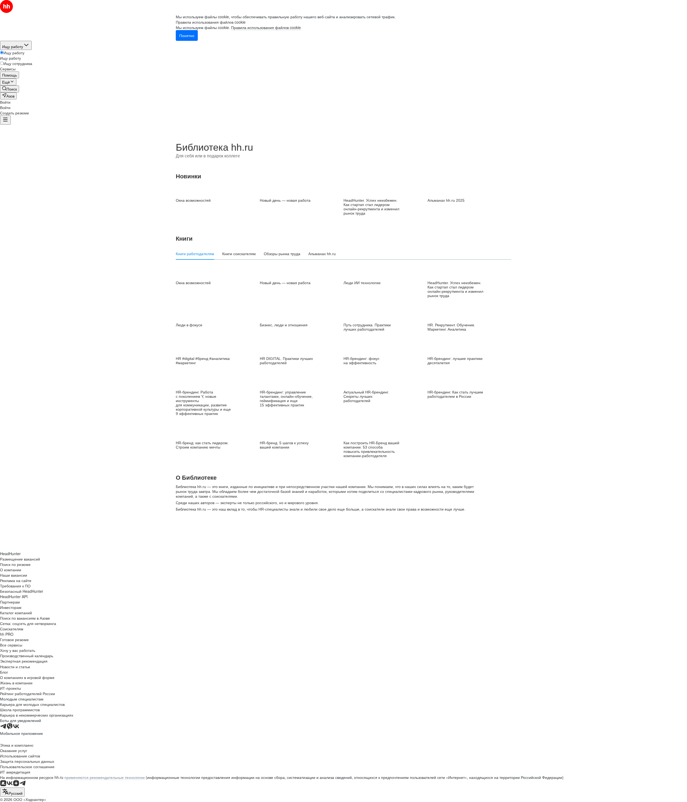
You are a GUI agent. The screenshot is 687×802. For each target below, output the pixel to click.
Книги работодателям (195, 254)
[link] (9, 88)
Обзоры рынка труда (282, 254)
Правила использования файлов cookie (266, 27)
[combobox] (12, 792)
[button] (5, 102)
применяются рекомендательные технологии (104, 777)
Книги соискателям (239, 254)
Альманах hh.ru (322, 254)
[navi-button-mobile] (5, 120)
